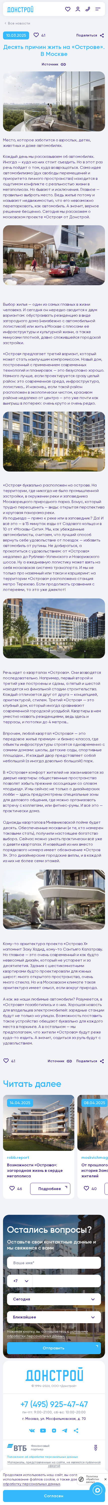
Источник (50, 64)
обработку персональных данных (31, 1484)
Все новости (19, 23)
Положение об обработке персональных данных (42, 1457)
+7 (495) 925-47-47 (54, 1404)
